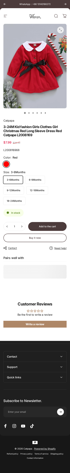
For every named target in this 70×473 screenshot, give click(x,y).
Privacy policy (26, 454)
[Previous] (4, 4)
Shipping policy (56, 454)
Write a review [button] (35, 324)
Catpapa (8, 120)
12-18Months (37, 190)
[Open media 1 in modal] (60, 30)
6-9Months (35, 179)
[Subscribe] (60, 411)
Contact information (35, 458)
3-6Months (13, 179)
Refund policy (12, 454)
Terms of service (41, 454)
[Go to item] (25, 113)
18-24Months (14, 200)
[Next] (65, 4)
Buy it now (35, 237)
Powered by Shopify (45, 448)
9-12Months (13, 190)
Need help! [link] (60, 248)
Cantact (12, 248)
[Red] (6, 164)
